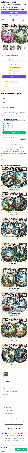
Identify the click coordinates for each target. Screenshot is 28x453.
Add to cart (23, 139)
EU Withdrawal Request (8, 410)
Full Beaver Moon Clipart (14, 187)
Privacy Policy (6, 394)
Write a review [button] (14, 76)
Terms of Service (6, 398)
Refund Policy (6, 401)
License (4, 385)
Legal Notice (5, 404)
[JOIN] (22, 423)
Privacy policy (15, 438)
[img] (7, 81)
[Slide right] (26, 49)
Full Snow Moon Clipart (14, 313)
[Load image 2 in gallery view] (12, 47)
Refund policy (22, 438)
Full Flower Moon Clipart (14, 263)
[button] (2, 20)
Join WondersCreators (8, 413)
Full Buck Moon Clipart (14, 213)
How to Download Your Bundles (10, 391)
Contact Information (7, 407)
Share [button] (3, 159)
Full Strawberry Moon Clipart (14, 338)
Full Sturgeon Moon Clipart (14, 364)
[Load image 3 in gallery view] (19, 47)
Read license (9, 115)
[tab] (14, 98)
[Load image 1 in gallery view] (5, 47)
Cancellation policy (14, 442)
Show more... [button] (6, 155)
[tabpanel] (14, 113)
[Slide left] (1, 49)
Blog (4, 388)
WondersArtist (8, 438)
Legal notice (23, 440)
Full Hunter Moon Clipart (14, 288)
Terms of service (7, 440)
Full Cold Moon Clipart (14, 238)
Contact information (15, 440)
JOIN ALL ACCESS (14, 12)
